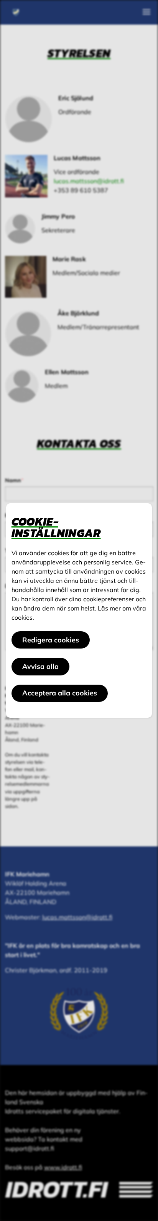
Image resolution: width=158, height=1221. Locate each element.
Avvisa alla (40, 666)
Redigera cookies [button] (50, 639)
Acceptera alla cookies (59, 692)
